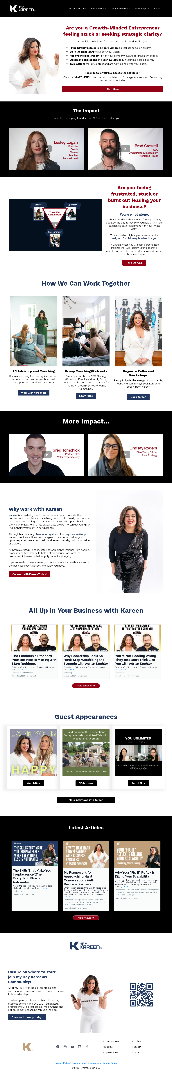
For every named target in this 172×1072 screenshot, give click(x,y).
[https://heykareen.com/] (22, 8)
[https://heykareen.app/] (141, 994)
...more (20, 669)
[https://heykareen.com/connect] (33, 331)
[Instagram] (65, 1046)
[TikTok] (86, 1046)
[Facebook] (57, 1046)
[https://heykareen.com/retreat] (86, 331)
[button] (34, 651)
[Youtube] (72, 1046)
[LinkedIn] (79, 1046)
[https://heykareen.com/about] (138, 331)
